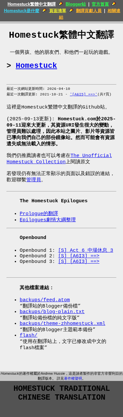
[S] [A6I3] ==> (78, 256)
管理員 (33, 180)
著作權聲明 (73, 378)
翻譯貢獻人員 (89, 10)
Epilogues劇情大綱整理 (48, 220)
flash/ (28, 335)
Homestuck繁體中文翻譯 (32, 4)
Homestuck (36, 66)
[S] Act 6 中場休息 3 (85, 250)
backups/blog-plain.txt (52, 312)
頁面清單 (57, 10)
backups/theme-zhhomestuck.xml (62, 324)
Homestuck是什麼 (21, 10)
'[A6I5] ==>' (83, 94)
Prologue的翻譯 (39, 214)
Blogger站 (76, 4)
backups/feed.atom (45, 300)
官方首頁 (100, 4)
